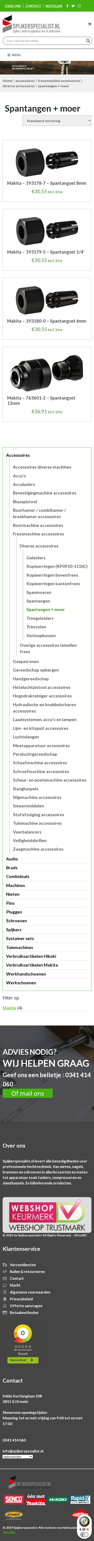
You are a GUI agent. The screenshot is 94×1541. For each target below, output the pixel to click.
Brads (11, 867)
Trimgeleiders (40, 618)
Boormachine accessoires (38, 525)
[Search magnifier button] (88, 41)
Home (7, 80)
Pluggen (14, 911)
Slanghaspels (25, 788)
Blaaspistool (25, 501)
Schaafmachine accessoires (40, 762)
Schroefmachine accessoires (41, 771)
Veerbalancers (27, 831)
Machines (15, 885)
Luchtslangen (26, 736)
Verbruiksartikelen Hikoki (31, 956)
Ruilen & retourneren (27, 1271)
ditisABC (9, 1532)
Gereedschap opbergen (36, 669)
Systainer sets (20, 938)
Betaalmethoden (23, 1312)
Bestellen (54, 6)
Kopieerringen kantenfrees (53, 583)
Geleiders (35, 557)
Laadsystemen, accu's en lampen (45, 719)
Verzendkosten (22, 1264)
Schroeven (16, 920)
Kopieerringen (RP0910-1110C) (57, 566)
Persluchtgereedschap (35, 754)
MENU (16, 55)
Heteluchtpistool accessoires (41, 687)
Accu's (19, 475)
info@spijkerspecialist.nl (23, 1451)
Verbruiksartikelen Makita (32, 964)
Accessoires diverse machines (42, 466)
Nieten (12, 894)
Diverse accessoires (19, 86)
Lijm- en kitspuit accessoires (40, 728)
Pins (10, 903)
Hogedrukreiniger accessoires (42, 695)
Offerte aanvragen (25, 1305)
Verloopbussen (41, 635)
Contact (33, 6)
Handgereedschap (31, 678)
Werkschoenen (21, 982)
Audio (12, 858)
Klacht (15, 1285)
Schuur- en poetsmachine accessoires (49, 779)
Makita (9, 1008)
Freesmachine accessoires (59, 80)
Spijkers (13, 929)
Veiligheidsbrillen (30, 840)
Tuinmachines (19, 947)
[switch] (84, 1534)
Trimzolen (36, 626)
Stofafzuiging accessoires (38, 814)
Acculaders (24, 484)
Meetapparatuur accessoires (41, 745)
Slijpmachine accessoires (37, 797)
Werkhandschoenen (26, 973)
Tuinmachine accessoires (37, 823)
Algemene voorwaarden (29, 1292)
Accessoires (25, 80)
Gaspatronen (26, 661)
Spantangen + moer (45, 609)
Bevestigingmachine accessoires (44, 492)
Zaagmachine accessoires (38, 848)
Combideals (17, 876)
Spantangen (38, 600)
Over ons (13, 6)
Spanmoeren (38, 592)
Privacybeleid (21, 1299)
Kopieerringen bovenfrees (52, 575)
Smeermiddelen (28, 805)
